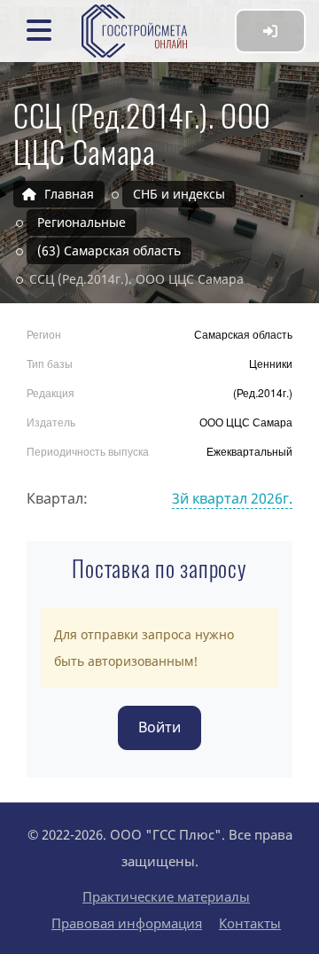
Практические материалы (166, 896)
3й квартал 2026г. (232, 498)
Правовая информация (126, 923)
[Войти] (270, 31)
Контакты (250, 923)
